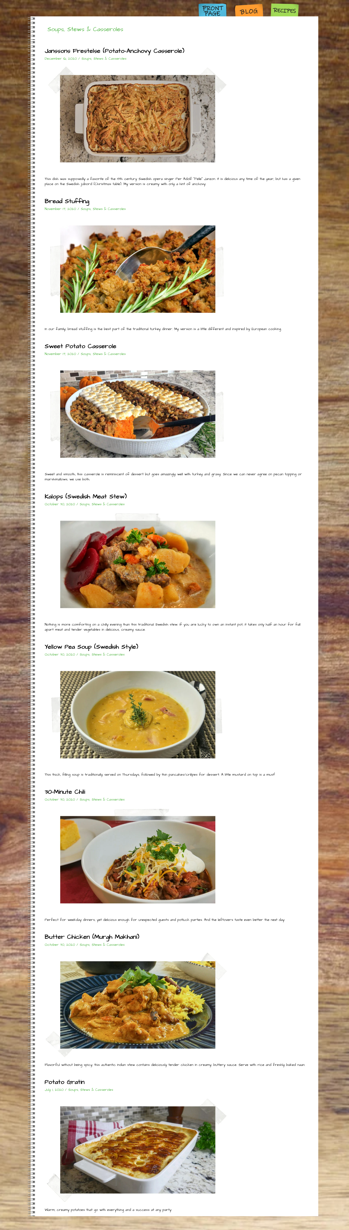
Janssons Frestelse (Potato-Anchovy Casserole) (114, 51)
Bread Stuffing (67, 201)
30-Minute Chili (65, 791)
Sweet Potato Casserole (80, 346)
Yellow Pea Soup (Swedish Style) (91, 646)
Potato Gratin (65, 1082)
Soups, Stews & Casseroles (104, 58)
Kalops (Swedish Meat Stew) (86, 496)
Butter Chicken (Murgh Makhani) (92, 937)
